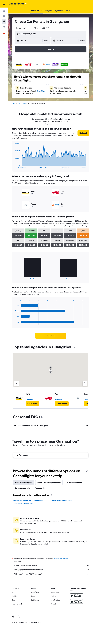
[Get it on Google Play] (76, 595)
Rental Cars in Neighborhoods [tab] (49, 482)
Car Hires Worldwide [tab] (74, 482)
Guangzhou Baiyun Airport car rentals (28, 500)
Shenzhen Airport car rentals (62, 500)
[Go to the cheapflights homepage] (18, 4)
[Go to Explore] (4, 26)
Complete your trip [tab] (22, 488)
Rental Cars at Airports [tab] (23, 482)
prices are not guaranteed (61, 558)
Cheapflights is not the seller (26, 565)
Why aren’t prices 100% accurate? (28, 574)
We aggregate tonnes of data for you (29, 570)
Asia (19, 103)
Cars (13, 103)
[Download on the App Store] (76, 601)
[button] (4, 3)
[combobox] (22, 28)
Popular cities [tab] (40, 488)
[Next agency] (85, 383)
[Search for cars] (4, 21)
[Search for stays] (4, 16)
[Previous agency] (16, 383)
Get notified (40, 91)
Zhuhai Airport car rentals (23, 504)
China (25, 103)
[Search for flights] (4, 11)
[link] (83, 133)
